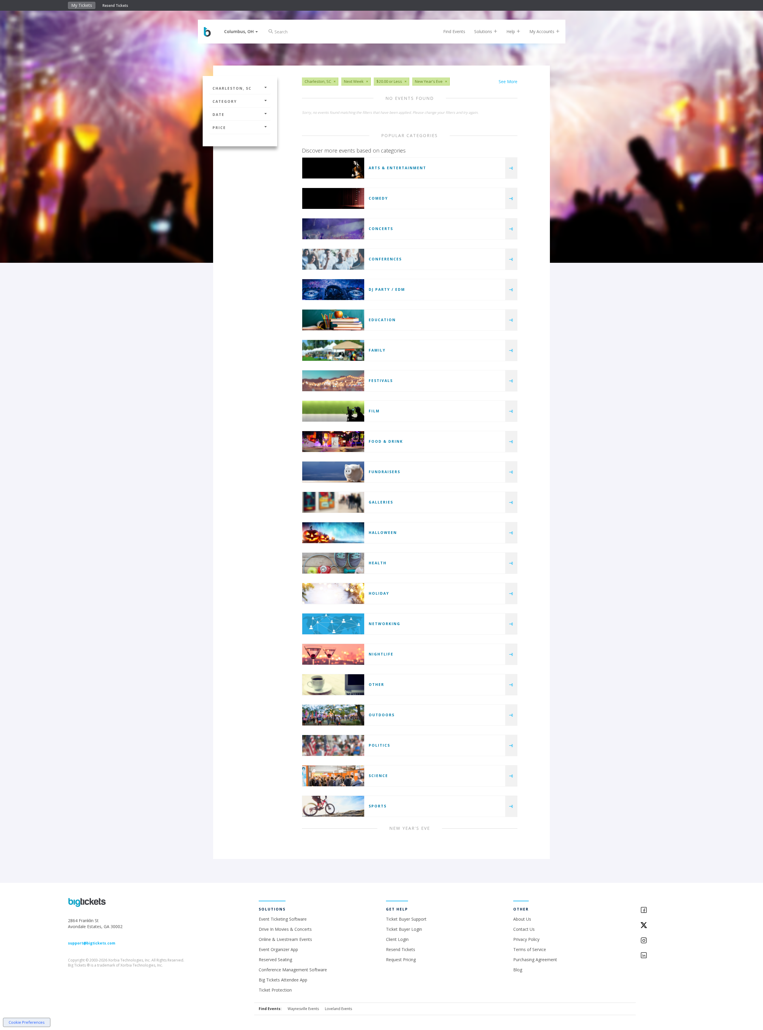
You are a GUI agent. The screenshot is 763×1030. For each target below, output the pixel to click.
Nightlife (381, 654)
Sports (378, 806)
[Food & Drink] (333, 441)
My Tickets (81, 5)
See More (508, 81)
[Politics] (333, 745)
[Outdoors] (333, 715)
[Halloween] (333, 532)
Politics (379, 745)
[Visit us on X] (667, 926)
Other (376, 684)
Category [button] (225, 101)
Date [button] (218, 114)
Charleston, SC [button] (232, 88)
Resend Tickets (115, 5)
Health (378, 563)
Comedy (378, 198)
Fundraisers (384, 471)
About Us (522, 919)
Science (378, 775)
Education (382, 319)
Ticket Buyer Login (404, 929)
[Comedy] (333, 198)
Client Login (397, 939)
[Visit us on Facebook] (667, 910)
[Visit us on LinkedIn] (667, 955)
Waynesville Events (303, 1008)
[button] (241, 31)
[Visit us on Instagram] (667, 940)
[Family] (333, 350)
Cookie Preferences (27, 1022)
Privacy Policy (526, 939)
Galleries (381, 502)
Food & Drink (386, 441)
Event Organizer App (278, 949)
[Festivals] (333, 380)
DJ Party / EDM (387, 289)
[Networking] (333, 623)
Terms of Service (529, 949)
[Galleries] (333, 502)
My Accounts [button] (542, 31)
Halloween (383, 532)
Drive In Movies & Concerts (285, 929)
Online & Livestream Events (285, 939)
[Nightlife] (333, 654)
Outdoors (382, 714)
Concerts (381, 228)
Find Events (454, 31)
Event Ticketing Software (283, 919)
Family (377, 350)
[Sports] (333, 806)
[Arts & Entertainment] (333, 168)
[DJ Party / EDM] (333, 289)
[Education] (333, 320)
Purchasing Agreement (535, 959)
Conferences (385, 259)
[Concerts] (333, 228)
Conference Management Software (293, 969)
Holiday (379, 593)
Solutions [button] (483, 31)
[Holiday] (333, 593)
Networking (384, 623)
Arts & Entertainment (397, 167)
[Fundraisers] (333, 472)
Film (374, 411)
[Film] (333, 411)
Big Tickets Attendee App (283, 980)
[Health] (333, 563)
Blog (517, 969)
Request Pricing (401, 959)
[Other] (333, 684)
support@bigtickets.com (91, 943)
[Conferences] (333, 259)
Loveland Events (338, 1008)
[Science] (333, 775)
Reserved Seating (275, 959)
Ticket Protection (275, 990)
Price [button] (219, 127)
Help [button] (511, 31)
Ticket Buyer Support (406, 919)
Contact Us (524, 929)
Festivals (381, 380)
